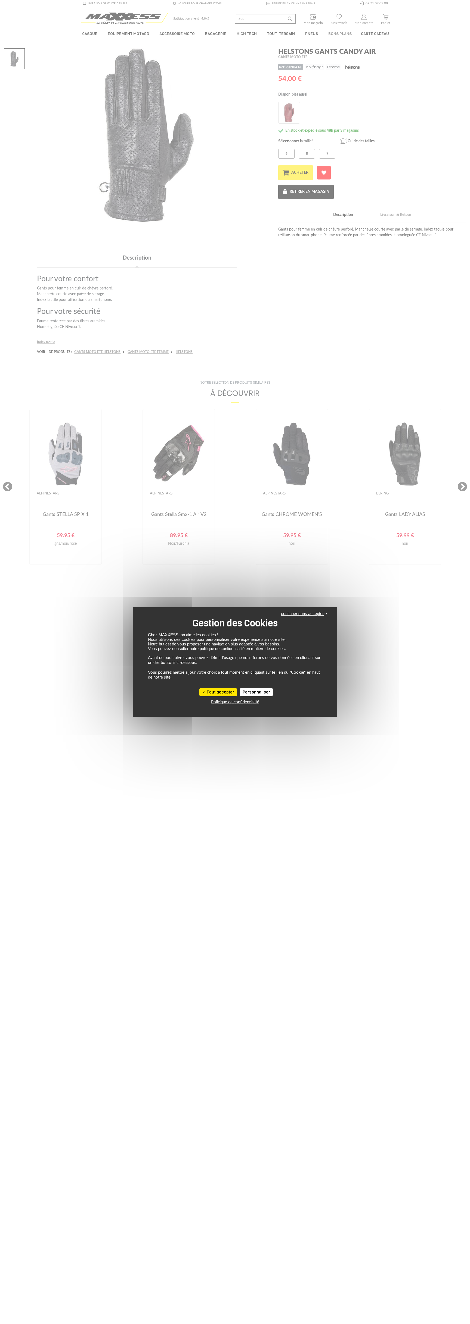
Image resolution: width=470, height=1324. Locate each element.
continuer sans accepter (302, 613)
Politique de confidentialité (235, 702)
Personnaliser (256, 692)
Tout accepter (220, 692)
